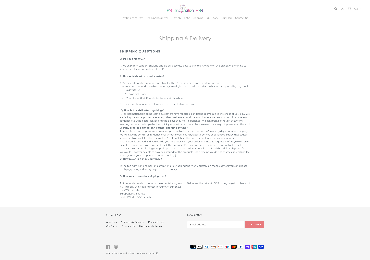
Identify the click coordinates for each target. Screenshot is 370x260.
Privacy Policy (156, 222)
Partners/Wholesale (150, 226)
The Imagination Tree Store (126, 253)
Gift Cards (112, 226)
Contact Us (128, 226)
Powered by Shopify (149, 253)
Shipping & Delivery (132, 222)
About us (111, 222)
